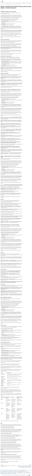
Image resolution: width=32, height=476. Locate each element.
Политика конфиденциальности (4, 471)
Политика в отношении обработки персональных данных (9, 470)
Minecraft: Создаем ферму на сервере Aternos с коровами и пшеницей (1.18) (8, 465)
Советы (27, 471)
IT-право (24, 472)
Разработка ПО (15, 471)
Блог (1, 470)
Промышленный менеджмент (21, 471)
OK (29, 475)
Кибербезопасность (28, 472)
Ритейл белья (14, 473)
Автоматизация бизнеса (19, 472)
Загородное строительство (4, 472)
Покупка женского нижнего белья (8, 473)
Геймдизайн (9, 472)
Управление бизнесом (13, 472)
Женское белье (2, 473)
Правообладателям (11, 471)
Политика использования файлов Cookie (21, 470)
